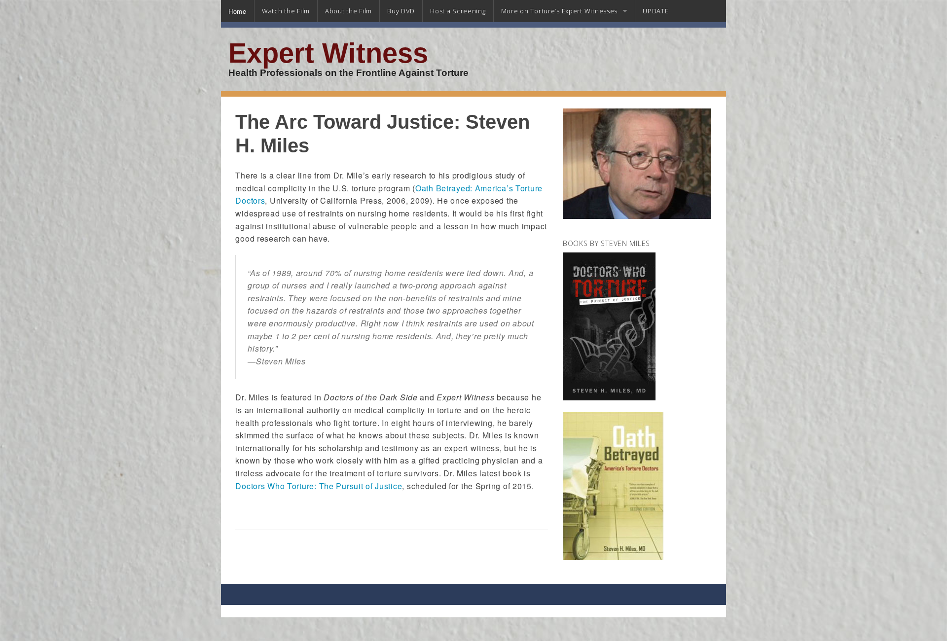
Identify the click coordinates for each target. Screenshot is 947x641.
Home (237, 11)
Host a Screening (458, 10)
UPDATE (655, 10)
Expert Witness (328, 53)
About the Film (348, 10)
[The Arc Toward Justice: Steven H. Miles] (637, 168)
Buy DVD (401, 10)
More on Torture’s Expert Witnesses (559, 10)
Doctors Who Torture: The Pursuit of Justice (318, 486)
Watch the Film (286, 10)
